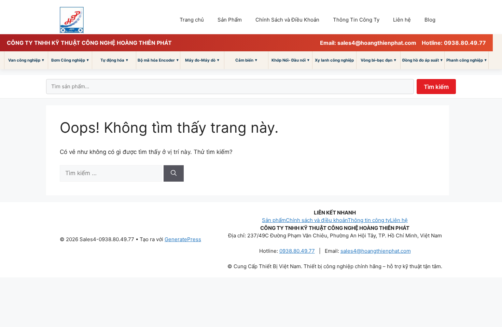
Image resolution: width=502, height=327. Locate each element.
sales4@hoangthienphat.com (375, 251)
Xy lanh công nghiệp (334, 60)
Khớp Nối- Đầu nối (290, 60)
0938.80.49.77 (297, 251)
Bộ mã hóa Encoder (158, 60)
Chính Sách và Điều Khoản (287, 19)
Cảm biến (246, 60)
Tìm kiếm (436, 86)
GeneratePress (183, 239)
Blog (429, 19)
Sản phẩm (274, 220)
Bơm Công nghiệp (70, 60)
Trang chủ (192, 19)
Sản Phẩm (230, 19)
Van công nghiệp (26, 60)
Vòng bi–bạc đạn (378, 60)
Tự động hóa (114, 60)
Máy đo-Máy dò (202, 60)
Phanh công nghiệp (466, 60)
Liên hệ (402, 19)
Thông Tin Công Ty (356, 19)
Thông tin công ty (369, 220)
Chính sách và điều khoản (317, 220)
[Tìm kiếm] (174, 173)
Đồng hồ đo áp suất (422, 60)
